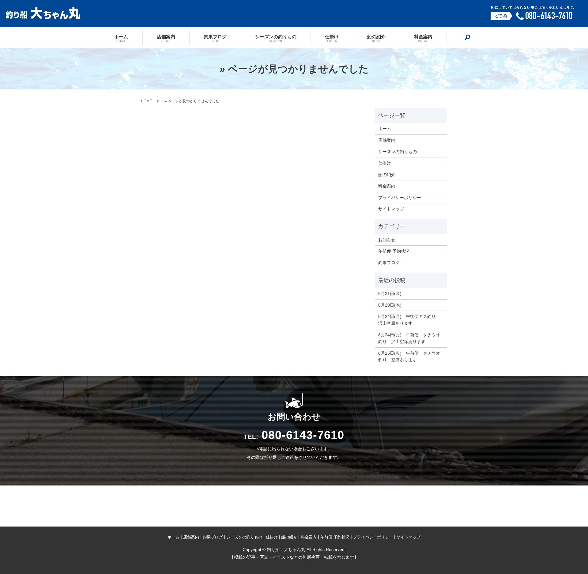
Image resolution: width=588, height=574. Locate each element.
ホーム (121, 38)
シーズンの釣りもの (275, 38)
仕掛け (332, 38)
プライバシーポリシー (399, 197)
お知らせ (386, 239)
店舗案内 (166, 38)
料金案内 (423, 38)
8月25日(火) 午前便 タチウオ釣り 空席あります (409, 356)
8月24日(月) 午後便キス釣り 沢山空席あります (409, 320)
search (467, 37)
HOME (146, 101)
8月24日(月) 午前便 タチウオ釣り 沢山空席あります (409, 338)
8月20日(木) (389, 305)
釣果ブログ (215, 38)
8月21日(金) (389, 293)
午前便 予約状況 (393, 251)
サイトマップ (391, 208)
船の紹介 (376, 38)
